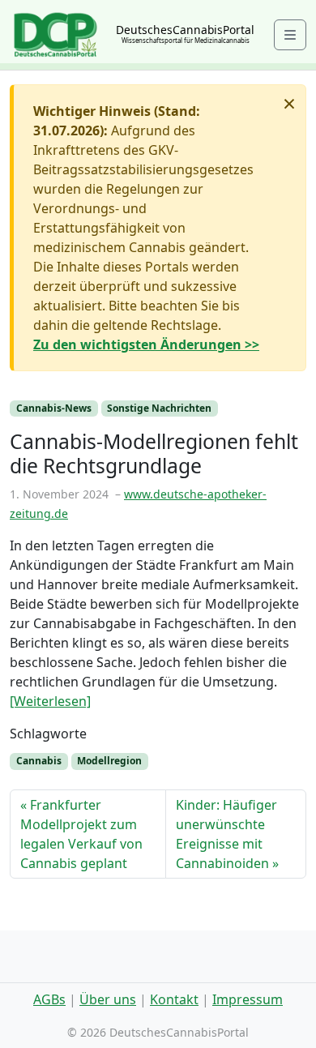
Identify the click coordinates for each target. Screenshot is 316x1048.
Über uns (107, 999)
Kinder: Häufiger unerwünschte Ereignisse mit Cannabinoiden (226, 834)
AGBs (49, 999)
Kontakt (174, 999)
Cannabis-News (54, 408)
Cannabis (39, 761)
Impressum (247, 999)
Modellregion (109, 761)
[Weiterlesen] (50, 701)
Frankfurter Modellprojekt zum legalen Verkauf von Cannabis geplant (81, 834)
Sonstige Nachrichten (159, 408)
